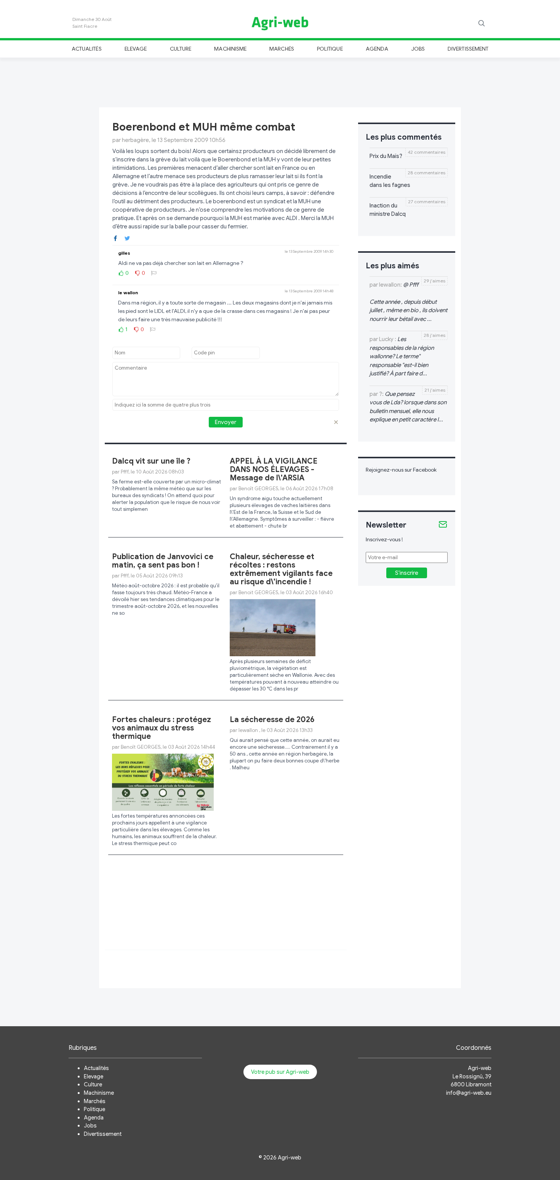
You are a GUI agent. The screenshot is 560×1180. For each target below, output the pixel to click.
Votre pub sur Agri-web (280, 1071)
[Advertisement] (280, 81)
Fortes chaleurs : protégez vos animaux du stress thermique (161, 728)
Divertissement (468, 48)
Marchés (281, 48)
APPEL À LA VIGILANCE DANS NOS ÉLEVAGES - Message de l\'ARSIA (273, 469)
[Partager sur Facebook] (115, 238)
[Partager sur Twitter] (127, 238)
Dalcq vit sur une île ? (151, 461)
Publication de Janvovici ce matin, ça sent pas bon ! (162, 561)
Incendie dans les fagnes (390, 181)
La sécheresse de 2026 (272, 719)
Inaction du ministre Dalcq (388, 210)
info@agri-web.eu (468, 1092)
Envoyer (225, 422)
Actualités (87, 48)
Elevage (136, 48)
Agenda (377, 48)
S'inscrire (406, 572)
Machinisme (230, 48)
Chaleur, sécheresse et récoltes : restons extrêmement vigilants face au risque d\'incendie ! (281, 569)
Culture (180, 48)
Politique (330, 48)
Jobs (418, 48)
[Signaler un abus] (154, 272)
